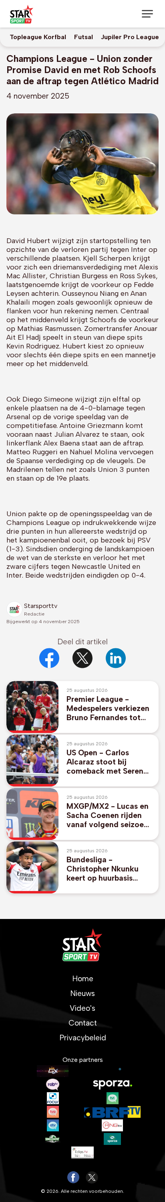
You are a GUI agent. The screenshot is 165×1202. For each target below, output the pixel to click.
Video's (82, 1008)
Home (82, 978)
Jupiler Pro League (130, 37)
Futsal (83, 37)
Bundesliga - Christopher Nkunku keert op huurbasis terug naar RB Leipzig (105, 869)
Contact (82, 1023)
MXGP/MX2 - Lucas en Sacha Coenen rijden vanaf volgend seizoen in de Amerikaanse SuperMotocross (107, 815)
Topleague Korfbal (38, 37)
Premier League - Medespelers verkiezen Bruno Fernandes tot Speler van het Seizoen (107, 708)
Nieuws (82, 993)
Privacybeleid (82, 1037)
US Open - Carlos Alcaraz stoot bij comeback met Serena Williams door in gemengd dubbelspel (107, 762)
